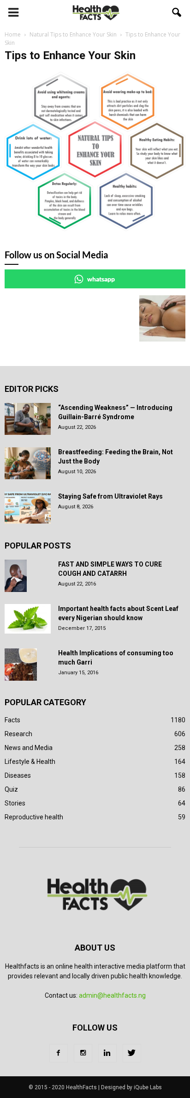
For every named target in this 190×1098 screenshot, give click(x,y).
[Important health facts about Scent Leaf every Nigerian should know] (28, 619)
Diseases (18, 775)
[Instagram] (83, 1053)
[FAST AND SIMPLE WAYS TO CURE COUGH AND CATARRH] (16, 576)
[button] (177, 12)
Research (18, 734)
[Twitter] (132, 1053)
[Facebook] (58, 1053)
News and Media (29, 747)
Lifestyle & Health (30, 761)
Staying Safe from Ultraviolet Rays (110, 496)
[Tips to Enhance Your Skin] (95, 228)
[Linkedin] (107, 1053)
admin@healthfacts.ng (112, 995)
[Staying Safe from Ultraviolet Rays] (28, 508)
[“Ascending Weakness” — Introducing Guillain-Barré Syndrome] (28, 419)
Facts (12, 720)
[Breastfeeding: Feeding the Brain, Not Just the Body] (28, 463)
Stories (15, 803)
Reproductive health (34, 817)
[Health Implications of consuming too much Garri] (21, 664)
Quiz (11, 789)
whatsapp (101, 279)
